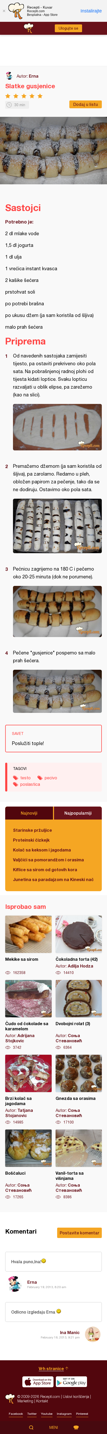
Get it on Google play (71, 1381)
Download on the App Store (38, 1381)
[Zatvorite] (3, 10)
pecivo (51, 777)
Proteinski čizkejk (31, 839)
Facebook (16, 1414)
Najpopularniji (78, 812)
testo (25, 777)
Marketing (25, 1401)
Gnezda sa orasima (79, 1090)
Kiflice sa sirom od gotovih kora (45, 869)
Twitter (32, 1414)
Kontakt (42, 1401)
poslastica (30, 784)
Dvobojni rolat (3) (79, 1015)
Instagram (64, 1414)
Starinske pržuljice (32, 830)
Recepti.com (10, 1398)
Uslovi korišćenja (76, 1396)
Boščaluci (28, 1164)
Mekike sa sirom (28, 945)
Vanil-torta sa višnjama (79, 1164)
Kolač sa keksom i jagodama (42, 849)
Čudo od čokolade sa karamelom (28, 1015)
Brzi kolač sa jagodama (28, 1090)
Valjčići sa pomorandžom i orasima (48, 859)
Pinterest (82, 1414)
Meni (53, 1427)
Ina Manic (70, 1332)
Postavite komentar (79, 1232)
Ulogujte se (68, 28)
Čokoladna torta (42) (79, 945)
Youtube (46, 1414)
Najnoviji (29, 812)
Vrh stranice (51, 1368)
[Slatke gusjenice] (57, 427)
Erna (33, 75)
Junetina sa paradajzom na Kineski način (53, 879)
